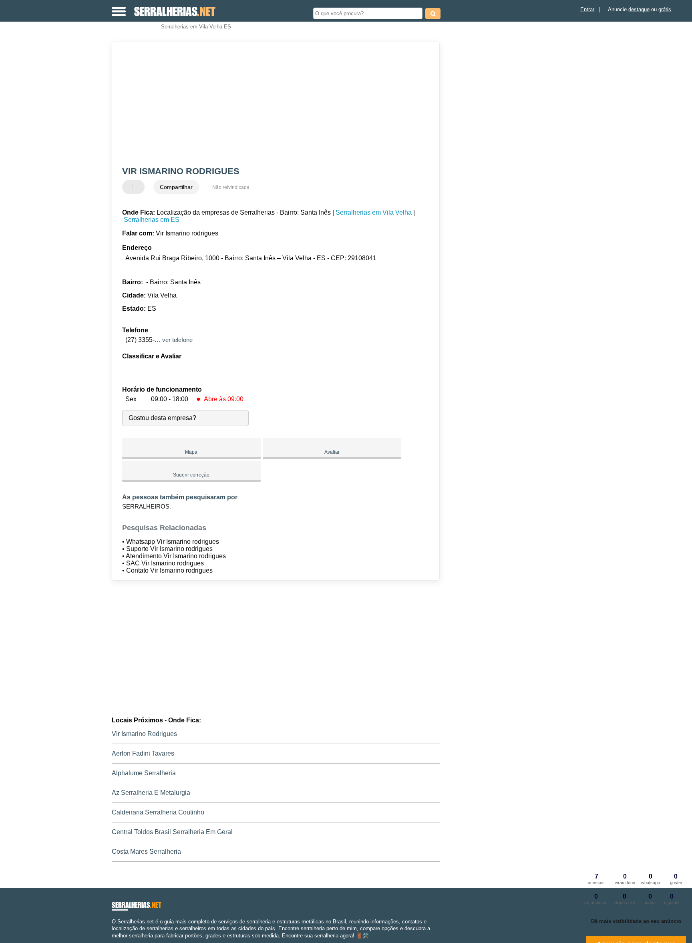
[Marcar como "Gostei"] (129, 187)
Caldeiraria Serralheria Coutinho (158, 812)
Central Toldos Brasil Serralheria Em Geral (172, 831)
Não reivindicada (230, 187)
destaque (639, 9)
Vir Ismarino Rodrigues (144, 733)
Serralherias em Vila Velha (374, 212)
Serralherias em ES (151, 219)
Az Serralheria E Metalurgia (151, 792)
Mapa (191, 452)
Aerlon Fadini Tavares (143, 753)
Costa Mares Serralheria (146, 851)
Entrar (587, 9)
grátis (664, 9)
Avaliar (332, 452)
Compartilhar (176, 187)
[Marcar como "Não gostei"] (139, 187)
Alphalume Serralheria (144, 773)
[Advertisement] (272, 104)
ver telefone (177, 339)
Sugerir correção (191, 475)
